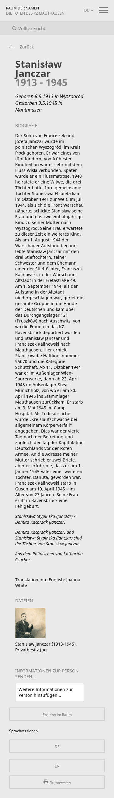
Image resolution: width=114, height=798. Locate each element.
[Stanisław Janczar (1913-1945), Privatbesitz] (30, 636)
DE (57, 746)
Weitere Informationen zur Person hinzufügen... (46, 692)
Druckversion (60, 782)
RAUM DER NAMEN (35, 10)
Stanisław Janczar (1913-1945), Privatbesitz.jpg (46, 647)
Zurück (27, 47)
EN (57, 766)
